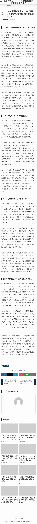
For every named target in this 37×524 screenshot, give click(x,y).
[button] (4, 374)
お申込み (20, 518)
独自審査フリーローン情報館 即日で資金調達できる (18, 2)
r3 (18, 408)
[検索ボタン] (35, 2)
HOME (15, 518)
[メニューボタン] (1, 2)
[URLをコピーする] (33, 374)
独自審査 (5, 19)
